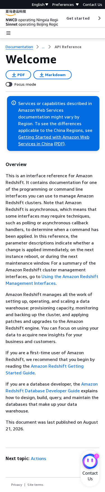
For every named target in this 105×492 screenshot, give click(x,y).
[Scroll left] (62, 18)
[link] (68, 47)
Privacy (16, 484)
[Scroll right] (98, 18)
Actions (38, 458)
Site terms (35, 484)
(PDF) (59, 143)
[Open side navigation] (8, 33)
